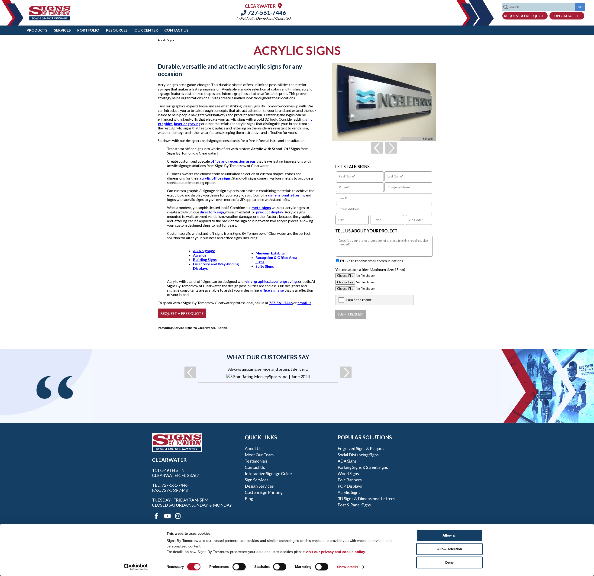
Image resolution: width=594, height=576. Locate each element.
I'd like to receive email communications (371, 260)
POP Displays (350, 486)
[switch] (239, 566)
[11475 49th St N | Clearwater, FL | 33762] (280, 5)
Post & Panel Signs (354, 504)
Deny (449, 562)
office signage (272, 290)
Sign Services (256, 479)
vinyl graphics (257, 281)
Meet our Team (259, 454)
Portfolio (88, 30)
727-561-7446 (266, 12)
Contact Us (176, 30)
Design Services (259, 486)
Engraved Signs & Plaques (361, 448)
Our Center (146, 30)
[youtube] (167, 516)
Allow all (449, 535)
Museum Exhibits (270, 253)
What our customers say (268, 357)
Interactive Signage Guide (268, 473)
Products (37, 30)
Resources (117, 30)
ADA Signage (204, 250)
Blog (249, 498)
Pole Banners (350, 479)
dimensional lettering (286, 195)
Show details (347, 567)
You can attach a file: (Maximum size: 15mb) (370, 269)
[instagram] (177, 516)
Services (62, 30)
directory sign (212, 212)
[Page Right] (391, 148)
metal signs (261, 207)
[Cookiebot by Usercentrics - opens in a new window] (136, 566)
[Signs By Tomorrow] (50, 19)
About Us (253, 448)
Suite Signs (264, 266)
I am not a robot (358, 299)
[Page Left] (377, 148)
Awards (200, 255)
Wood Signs (348, 473)
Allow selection (449, 549)
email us (304, 302)
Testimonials (256, 460)
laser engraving (187, 123)
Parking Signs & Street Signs (363, 467)
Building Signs (205, 259)
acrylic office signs (215, 178)
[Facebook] (156, 516)
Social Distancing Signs (358, 454)
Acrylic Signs (349, 492)
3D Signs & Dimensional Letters (366, 498)
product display (269, 212)
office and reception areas (233, 161)
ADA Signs (347, 460)
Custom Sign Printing (264, 492)
